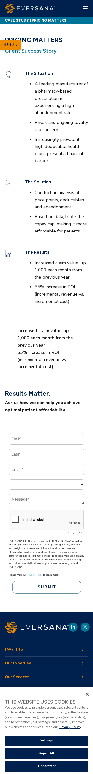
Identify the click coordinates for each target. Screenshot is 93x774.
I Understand (46, 766)
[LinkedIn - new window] (73, 627)
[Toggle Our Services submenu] (82, 677)
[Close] (87, 694)
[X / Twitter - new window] (85, 627)
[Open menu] (85, 8)
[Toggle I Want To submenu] (82, 650)
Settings (46, 740)
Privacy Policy (70, 727)
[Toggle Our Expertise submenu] (82, 663)
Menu (9, 45)
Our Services (17, 677)
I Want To (14, 649)
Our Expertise (18, 663)
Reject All (46, 753)
